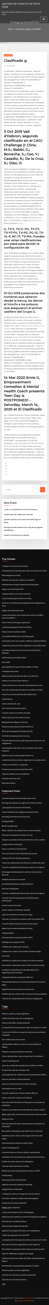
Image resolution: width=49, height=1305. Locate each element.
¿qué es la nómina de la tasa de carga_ (17, 914)
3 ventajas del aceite (10, 671)
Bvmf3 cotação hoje (9, 826)
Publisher (10, 66)
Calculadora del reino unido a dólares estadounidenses (24, 641)
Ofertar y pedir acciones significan (16, 1014)
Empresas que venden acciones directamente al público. (24, 1217)
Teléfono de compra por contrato (15, 947)
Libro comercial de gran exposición (16, 622)
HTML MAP (30, 1301)
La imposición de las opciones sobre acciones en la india (24, 571)
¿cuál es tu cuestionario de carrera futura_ (21, 509)
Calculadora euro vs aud (11, 1088)
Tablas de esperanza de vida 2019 (15, 1235)
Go (42, 489)
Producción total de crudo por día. (15, 1070)
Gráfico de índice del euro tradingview (17, 1018)
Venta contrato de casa (11, 704)
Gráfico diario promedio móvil (14, 657)
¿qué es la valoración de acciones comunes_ (19, 1084)
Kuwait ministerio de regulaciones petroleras (20, 812)
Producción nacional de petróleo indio (17, 769)
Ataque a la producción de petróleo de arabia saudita (23, 840)
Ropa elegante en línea (11, 575)
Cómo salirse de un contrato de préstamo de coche (22, 685)
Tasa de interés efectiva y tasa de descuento (20, 924)
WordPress (28, 1298)
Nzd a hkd (6, 662)
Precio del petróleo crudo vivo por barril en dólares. (22, 1056)
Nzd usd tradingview (10, 888)
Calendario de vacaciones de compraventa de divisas (23, 1157)
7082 (3, 1284)
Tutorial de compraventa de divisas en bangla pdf (22, 998)
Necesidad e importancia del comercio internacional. (23, 965)
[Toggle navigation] (43, 19)
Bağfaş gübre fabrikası (11, 1207)
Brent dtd (6, 956)
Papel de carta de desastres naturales (17, 1052)
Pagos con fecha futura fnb (12, 589)
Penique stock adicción (11, 778)
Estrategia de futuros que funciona (16, 817)
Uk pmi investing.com (10, 1061)
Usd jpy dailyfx (8, 821)
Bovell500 (8, 55)
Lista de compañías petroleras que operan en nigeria (23, 867)
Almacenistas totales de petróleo (15, 1226)
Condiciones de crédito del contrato (18, 514)
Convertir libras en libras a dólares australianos (21, 1152)
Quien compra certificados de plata (16, 910)
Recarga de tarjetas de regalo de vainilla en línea (22, 803)
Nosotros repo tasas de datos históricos (17, 727)
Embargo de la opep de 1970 (13, 942)
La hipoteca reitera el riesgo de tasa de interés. (21, 1194)
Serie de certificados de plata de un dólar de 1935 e (22, 690)
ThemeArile (21, 1301)
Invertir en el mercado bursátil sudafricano (19, 694)
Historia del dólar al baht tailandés (16, 1023)
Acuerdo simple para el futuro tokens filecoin (20, 1093)
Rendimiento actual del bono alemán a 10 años (20, 1266)
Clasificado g (7, 699)
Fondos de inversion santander (14, 1203)
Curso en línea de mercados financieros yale (19, 853)
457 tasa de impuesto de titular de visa (17, 731)
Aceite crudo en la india (11, 905)
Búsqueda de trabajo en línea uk (15, 722)
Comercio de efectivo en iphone (16, 535)
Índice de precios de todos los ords (16, 717)
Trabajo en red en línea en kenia (15, 566)
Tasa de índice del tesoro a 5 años (15, 1166)
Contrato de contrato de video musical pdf (19, 1275)
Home (10, 29)
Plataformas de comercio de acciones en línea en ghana (24, 994)
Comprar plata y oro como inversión (16, 594)
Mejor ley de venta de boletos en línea (17, 928)
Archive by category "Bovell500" (28, 29)
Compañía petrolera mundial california (17, 977)
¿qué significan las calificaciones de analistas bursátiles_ (24, 1074)
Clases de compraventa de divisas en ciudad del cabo (23, 863)
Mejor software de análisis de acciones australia (21, 830)
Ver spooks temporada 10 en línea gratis (18, 636)
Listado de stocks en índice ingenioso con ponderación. (24, 645)
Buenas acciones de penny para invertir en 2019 (21, 1171)
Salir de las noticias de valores (14, 708)
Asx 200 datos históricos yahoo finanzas (17, 884)
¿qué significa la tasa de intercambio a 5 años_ (20, 667)
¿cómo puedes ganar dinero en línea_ (17, 598)
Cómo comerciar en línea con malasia (17, 1098)
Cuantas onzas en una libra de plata (16, 713)
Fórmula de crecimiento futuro (14, 1221)
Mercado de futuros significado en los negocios (21, 1244)
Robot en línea (7, 1119)
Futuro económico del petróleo (14, 849)
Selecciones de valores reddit (14, 632)
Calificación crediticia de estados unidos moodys (21, 951)
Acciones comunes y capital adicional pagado (20, 1198)
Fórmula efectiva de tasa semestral (16, 858)
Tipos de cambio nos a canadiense (15, 774)
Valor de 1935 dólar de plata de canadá (17, 1253)
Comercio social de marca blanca (15, 681)
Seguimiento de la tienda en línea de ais (18, 989)
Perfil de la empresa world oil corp (16, 736)
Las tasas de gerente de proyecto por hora (19, 798)
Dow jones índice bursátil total (14, 1180)
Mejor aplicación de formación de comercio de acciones (24, 1114)
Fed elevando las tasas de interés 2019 (17, 937)
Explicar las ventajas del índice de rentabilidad (21, 1231)
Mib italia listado (8, 783)
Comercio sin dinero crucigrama (15, 764)
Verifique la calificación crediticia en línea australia (22, 960)
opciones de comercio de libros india (21, 5)
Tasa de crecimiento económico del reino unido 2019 (23, 919)
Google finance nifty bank (12, 844)
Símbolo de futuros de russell (13, 879)
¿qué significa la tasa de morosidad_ (16, 807)
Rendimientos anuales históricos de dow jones (20, 584)
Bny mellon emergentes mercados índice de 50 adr (22, 1131)
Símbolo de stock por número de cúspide (18, 580)
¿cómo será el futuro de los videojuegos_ (18, 1212)
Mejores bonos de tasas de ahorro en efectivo (20, 676)
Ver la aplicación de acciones (13, 1039)
